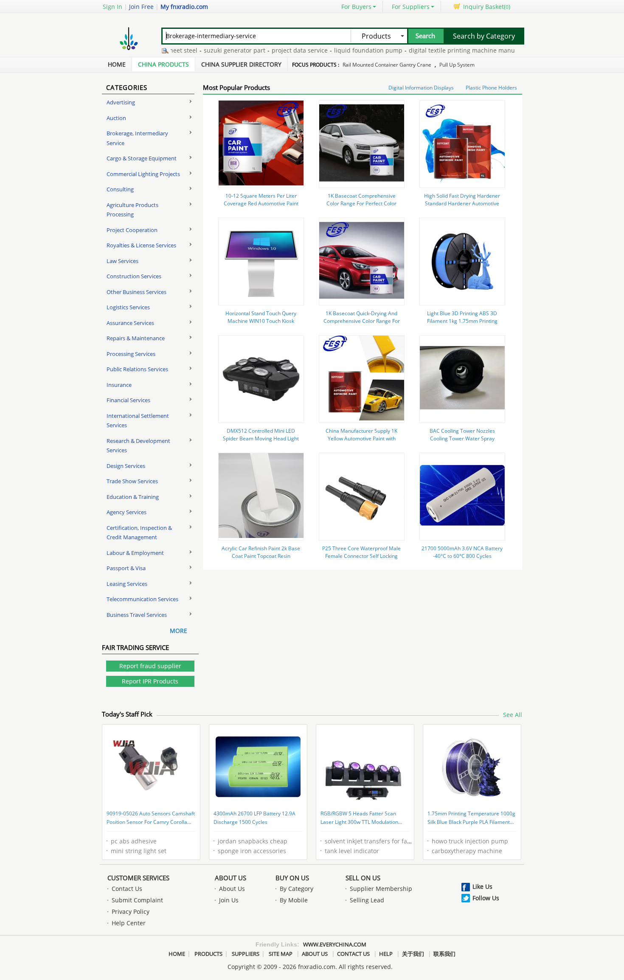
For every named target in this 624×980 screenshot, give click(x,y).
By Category (296, 889)
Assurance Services (130, 323)
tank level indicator (352, 851)
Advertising (121, 102)
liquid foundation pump (351, 50)
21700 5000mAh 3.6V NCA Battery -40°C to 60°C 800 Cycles (462, 552)
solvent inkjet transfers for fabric (371, 841)
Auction (116, 118)
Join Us (229, 900)
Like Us (482, 886)
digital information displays (421, 87)
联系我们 (444, 954)
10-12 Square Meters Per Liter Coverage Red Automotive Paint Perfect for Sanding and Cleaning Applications (261, 207)
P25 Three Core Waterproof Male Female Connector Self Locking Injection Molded (361, 556)
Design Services (126, 466)
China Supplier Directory (241, 64)
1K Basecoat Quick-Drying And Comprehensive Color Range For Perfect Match (361, 321)
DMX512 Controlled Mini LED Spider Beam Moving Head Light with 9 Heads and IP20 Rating (261, 438)
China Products (163, 64)
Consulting (120, 189)
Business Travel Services (137, 615)
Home (117, 64)
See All (512, 715)
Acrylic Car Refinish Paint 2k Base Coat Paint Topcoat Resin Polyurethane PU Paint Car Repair (261, 556)
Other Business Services (136, 292)
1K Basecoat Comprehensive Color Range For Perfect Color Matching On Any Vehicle (361, 203)
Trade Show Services (132, 481)
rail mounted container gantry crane (387, 64)
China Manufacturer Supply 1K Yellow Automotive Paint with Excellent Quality (361, 438)
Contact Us (127, 889)
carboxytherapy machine (467, 851)
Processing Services (131, 354)
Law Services (122, 261)
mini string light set (138, 851)
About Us (230, 878)
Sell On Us (363, 878)
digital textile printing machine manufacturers (458, 50)
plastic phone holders (491, 87)
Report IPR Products (150, 681)
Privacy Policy (130, 911)
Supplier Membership (381, 889)
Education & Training (133, 497)
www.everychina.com (334, 944)
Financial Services (128, 400)
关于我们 (413, 954)
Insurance (119, 385)
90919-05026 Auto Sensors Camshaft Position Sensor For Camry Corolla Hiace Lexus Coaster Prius (151, 818)
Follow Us (485, 898)
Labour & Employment (135, 553)
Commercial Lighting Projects (143, 174)
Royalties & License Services (141, 245)
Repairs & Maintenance (136, 338)
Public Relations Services (137, 369)
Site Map (280, 954)
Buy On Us (292, 878)
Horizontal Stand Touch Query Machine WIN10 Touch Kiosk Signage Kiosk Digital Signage (260, 321)
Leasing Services (127, 584)
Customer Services (138, 878)
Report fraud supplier (150, 666)
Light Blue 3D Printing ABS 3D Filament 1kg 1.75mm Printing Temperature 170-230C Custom (462, 321)
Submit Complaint (137, 900)
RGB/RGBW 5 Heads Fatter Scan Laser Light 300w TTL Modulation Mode (359, 818)
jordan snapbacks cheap (252, 841)
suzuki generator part (217, 50)
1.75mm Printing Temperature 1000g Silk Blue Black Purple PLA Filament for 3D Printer (471, 818)
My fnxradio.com (184, 7)
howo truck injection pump (470, 841)
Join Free (141, 7)
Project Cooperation (132, 230)
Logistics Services (128, 307)
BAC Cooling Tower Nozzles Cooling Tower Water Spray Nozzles (462, 438)
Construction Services (134, 276)
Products (208, 954)
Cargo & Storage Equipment (142, 158)
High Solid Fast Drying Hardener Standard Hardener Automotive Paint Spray (462, 203)
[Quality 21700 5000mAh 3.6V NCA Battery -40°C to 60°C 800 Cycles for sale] (462, 536)
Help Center (129, 923)
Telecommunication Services (142, 599)
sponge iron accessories (252, 851)
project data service (283, 50)
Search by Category (484, 36)
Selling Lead (367, 900)
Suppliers (245, 954)
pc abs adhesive (134, 841)
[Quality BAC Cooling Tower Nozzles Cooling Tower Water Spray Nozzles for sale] (462, 418)
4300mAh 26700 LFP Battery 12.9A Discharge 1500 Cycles (254, 818)
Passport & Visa (126, 568)
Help (386, 954)
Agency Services (126, 512)
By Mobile (294, 900)
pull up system (457, 64)
